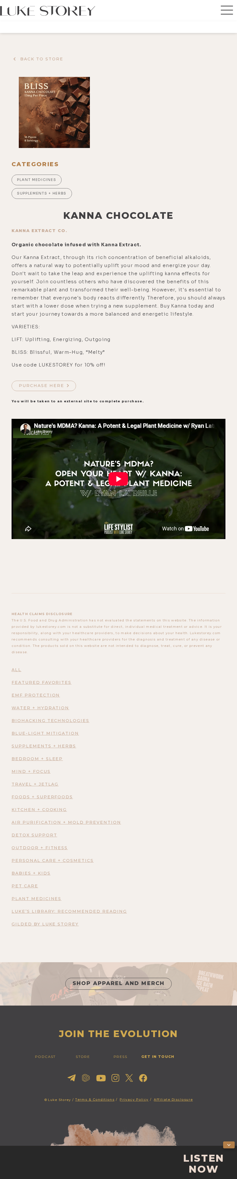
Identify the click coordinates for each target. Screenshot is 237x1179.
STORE (83, 1056)
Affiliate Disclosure (173, 1099)
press (120, 1056)
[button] (227, 10)
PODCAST (45, 1056)
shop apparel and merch (119, 983)
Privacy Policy (134, 1099)
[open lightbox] (54, 112)
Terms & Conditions (94, 1099)
